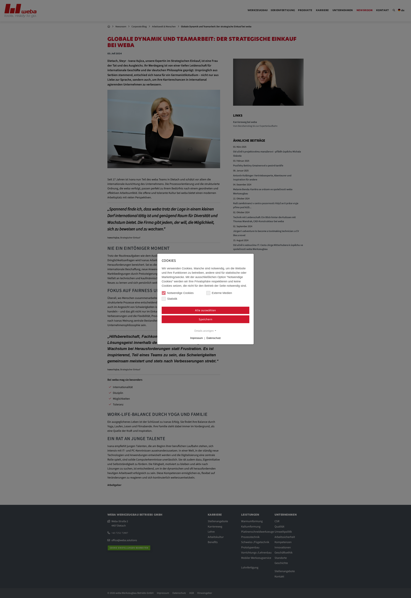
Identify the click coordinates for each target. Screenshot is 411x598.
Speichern (205, 319)
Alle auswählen (205, 310)
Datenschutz (213, 338)
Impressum (196, 338)
